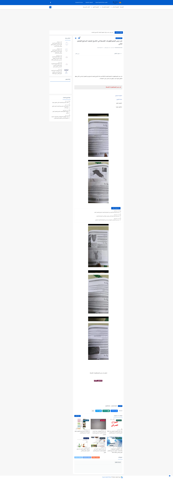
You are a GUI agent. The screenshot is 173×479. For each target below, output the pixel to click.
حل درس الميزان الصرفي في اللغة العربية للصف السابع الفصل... (114, 432)
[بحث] (50, 7)
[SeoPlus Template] (122, 477)
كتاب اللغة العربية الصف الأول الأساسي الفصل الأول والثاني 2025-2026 (56, 52)
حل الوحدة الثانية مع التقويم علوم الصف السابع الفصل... (82, 432)
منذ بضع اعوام (116, 210)
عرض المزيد (77, 415)
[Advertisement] (86, 19)
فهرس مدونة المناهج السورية (101, 2)
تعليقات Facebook (86, 457)
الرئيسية (122, 7)
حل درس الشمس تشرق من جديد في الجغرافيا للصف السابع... (107, 220)
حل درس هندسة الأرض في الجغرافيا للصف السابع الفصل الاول (106, 212)
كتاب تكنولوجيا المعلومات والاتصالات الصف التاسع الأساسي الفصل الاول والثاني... (60, 117)
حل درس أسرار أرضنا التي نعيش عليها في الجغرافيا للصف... (107, 216)
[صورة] (66, 43)
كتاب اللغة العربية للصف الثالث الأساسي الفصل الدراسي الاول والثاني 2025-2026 (56, 58)
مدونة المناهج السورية (106, 477)
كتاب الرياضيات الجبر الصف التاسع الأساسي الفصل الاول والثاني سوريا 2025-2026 (56, 72)
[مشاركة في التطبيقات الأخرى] (93, 411)
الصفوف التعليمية (89, 2)
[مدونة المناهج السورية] (117, 2)
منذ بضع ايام (119, 429)
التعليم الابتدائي (115, 7)
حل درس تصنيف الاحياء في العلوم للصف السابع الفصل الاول (99, 451)
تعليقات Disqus (78, 457)
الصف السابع (118, 38)
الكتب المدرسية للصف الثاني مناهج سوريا (60, 102)
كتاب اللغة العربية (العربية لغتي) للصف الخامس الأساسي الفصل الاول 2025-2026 (57, 65)
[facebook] (50, 2)
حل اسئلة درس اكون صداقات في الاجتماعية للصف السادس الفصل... (98, 32)
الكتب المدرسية (86, 7)
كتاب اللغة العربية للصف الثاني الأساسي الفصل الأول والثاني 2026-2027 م (56, 45)
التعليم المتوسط (105, 7)
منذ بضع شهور (58, 55)
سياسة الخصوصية (79, 2)
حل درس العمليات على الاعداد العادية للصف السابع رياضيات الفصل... (99, 433)
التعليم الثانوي (96, 7)
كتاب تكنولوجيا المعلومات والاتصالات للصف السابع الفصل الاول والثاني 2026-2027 (114, 451)
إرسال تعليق (118, 462)
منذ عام (59, 62)
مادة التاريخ (119, 99)
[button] (114, 411)
